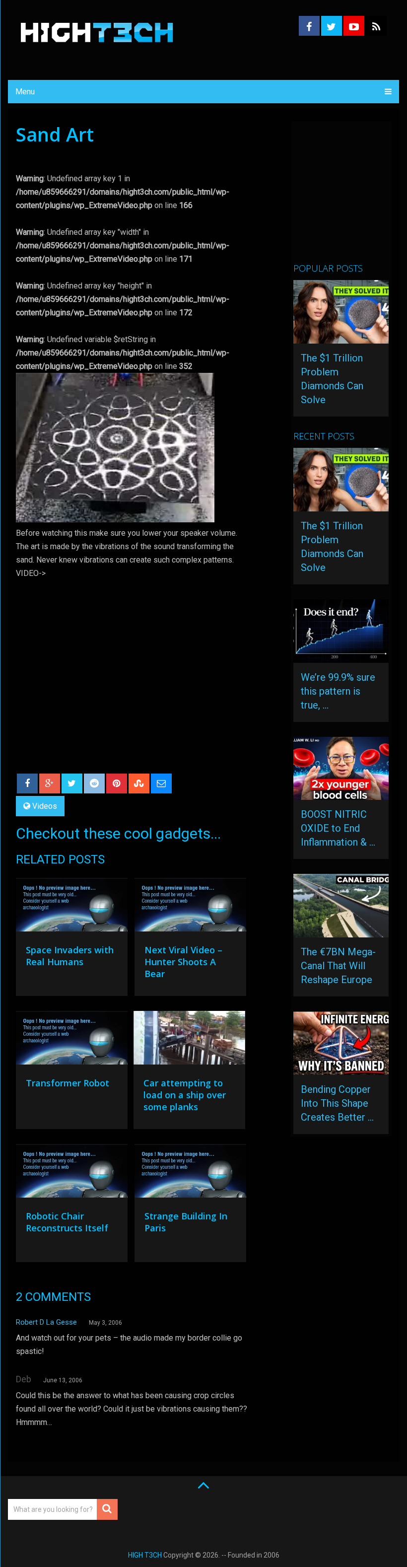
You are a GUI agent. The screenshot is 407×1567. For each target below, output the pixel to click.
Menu (25, 91)
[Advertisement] (350, 196)
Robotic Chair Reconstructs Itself (67, 1222)
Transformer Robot (67, 1083)
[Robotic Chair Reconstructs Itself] (72, 1173)
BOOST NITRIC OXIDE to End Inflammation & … (338, 828)
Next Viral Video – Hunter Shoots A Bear (183, 962)
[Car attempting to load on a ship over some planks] (189, 1040)
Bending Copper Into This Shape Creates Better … (337, 1103)
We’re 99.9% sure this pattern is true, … (338, 691)
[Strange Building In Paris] (190, 1173)
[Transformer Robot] (72, 1040)
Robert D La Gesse (46, 1322)
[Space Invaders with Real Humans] (72, 907)
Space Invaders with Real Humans (70, 956)
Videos (44, 806)
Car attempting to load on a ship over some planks (184, 1095)
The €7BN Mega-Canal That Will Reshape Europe (338, 966)
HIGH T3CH (145, 1555)
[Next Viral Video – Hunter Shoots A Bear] (190, 907)
